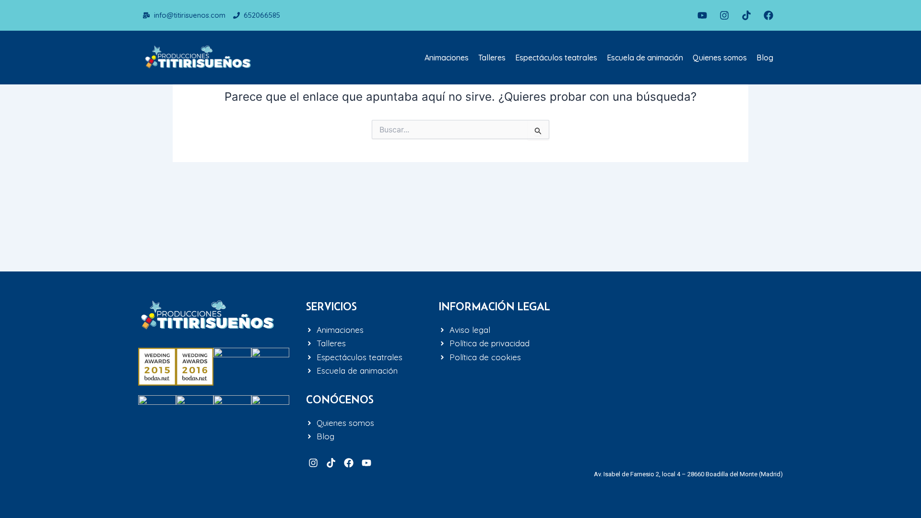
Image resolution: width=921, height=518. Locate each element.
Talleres (492, 57)
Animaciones (447, 57)
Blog (764, 57)
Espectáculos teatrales (556, 57)
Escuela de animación (645, 57)
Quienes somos (720, 57)
